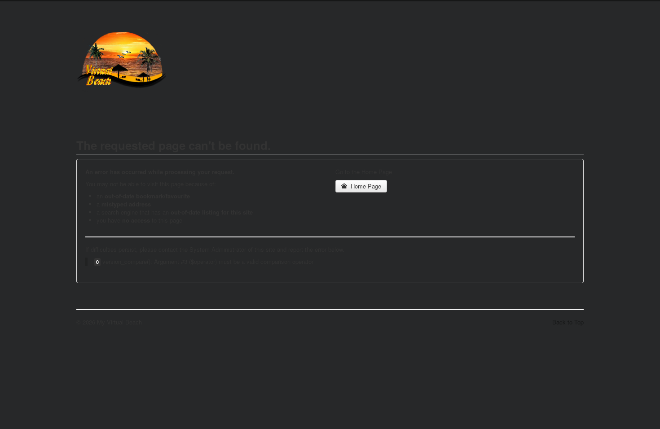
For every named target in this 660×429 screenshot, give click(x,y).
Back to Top (568, 322)
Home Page (365, 186)
